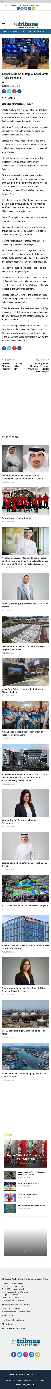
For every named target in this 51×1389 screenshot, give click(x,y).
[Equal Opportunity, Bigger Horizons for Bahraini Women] (25, 586)
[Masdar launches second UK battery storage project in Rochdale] (25, 629)
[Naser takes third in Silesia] (10, 1197)
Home (19, 5)
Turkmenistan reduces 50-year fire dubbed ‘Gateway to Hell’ (12, 366)
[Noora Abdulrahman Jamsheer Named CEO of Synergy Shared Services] (25, 971)
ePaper (13, 5)
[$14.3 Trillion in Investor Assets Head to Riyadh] (25, 888)
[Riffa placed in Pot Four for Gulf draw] (10, 1208)
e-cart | (6, 5)
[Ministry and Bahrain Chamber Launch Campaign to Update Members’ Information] (25, 458)
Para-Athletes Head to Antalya (16, 518)
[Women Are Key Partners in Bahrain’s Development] (25, 803)
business (5, 86)
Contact (39, 1374)
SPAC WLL (31, 1384)
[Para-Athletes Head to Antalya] (25, 501)
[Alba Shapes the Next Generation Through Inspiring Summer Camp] (25, 714)
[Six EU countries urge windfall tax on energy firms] (25, 1014)
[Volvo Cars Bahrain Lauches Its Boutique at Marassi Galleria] (25, 672)
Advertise (35, 5)
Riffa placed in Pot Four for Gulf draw (32, 1206)
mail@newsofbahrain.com (20, 103)
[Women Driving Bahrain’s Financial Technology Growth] (25, 846)
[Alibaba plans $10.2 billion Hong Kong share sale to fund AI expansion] (25, 928)
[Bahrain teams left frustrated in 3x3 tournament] (25, 1154)
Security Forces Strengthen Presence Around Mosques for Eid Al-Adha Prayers (38, 367)
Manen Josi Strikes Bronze (28, 1183)
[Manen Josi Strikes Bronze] (10, 1186)
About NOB (20, 1374)
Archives (26, 5)
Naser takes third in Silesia (28, 1194)
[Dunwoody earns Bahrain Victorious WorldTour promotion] (10, 1175)
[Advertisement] (25, 401)
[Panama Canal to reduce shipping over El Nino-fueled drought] (25, 1056)
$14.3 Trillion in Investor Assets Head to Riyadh (25, 905)
